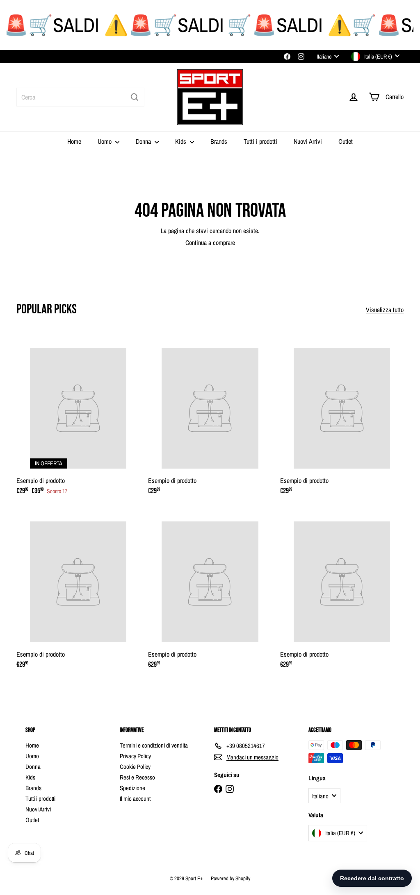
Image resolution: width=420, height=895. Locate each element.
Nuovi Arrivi (308, 141)
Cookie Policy (135, 766)
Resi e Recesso (137, 777)
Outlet (345, 141)
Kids (181, 141)
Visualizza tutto (385, 310)
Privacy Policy (135, 756)
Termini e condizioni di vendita (154, 745)
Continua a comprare (210, 242)
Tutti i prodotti (260, 141)
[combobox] (80, 97)
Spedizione (132, 788)
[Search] (134, 97)
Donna (144, 141)
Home (74, 141)
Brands (218, 141)
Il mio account (135, 798)
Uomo (105, 141)
